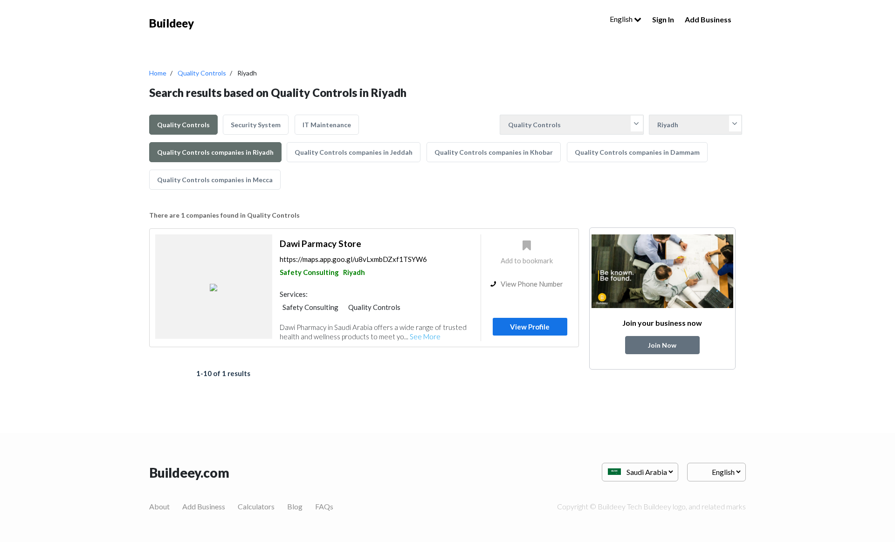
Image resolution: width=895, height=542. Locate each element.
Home (157, 73)
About (159, 506)
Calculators (256, 506)
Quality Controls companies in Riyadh (215, 152)
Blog (295, 506)
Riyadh (354, 272)
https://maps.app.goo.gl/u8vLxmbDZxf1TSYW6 (353, 259)
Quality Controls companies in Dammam (637, 152)
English (622, 18)
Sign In (663, 19)
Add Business (708, 19)
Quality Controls (202, 73)
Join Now (662, 345)
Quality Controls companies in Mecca (215, 180)
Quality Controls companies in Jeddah (354, 152)
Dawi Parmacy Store (320, 243)
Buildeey (171, 23)
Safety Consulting (309, 272)
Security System (256, 125)
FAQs (324, 506)
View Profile (530, 326)
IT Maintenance (327, 125)
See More (425, 336)
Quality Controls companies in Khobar (493, 152)
